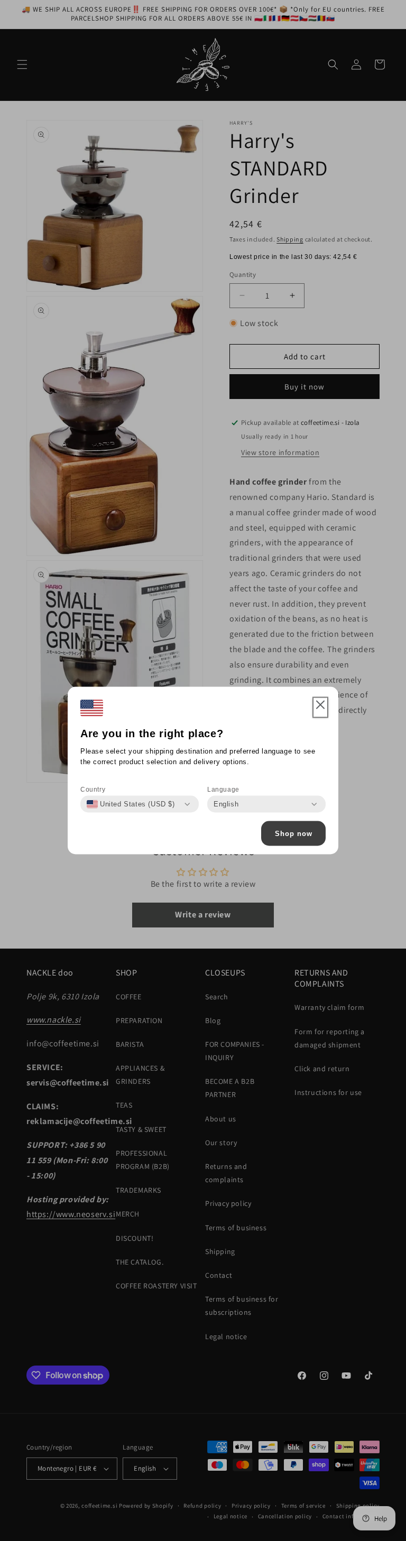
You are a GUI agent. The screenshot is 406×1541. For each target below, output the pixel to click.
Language (223, 789)
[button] (320, 708)
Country (92, 789)
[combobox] (131, 804)
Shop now (293, 833)
